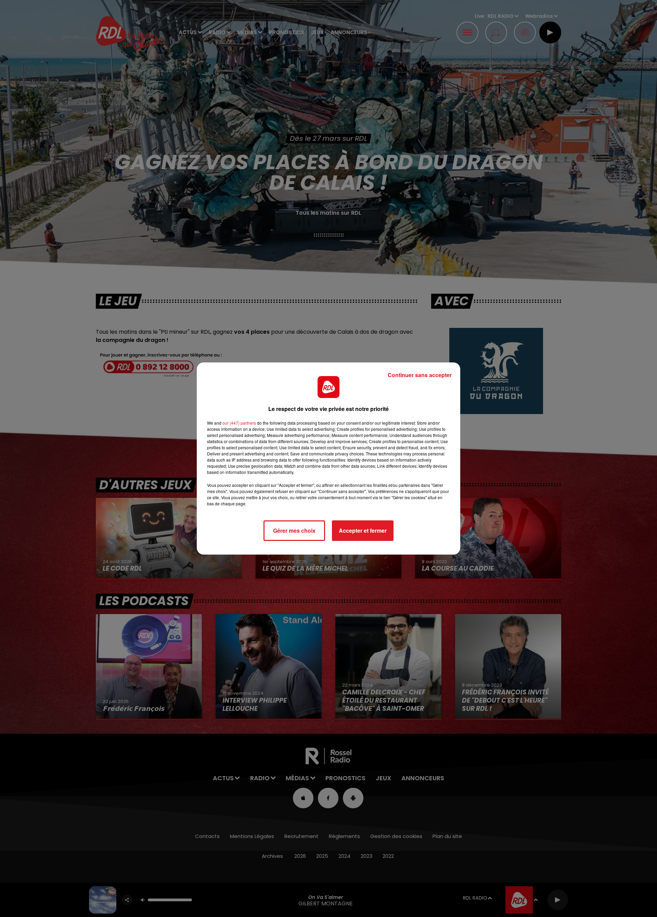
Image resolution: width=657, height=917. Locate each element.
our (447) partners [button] (239, 423)
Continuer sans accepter (420, 375)
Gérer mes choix (294, 530)
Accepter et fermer (363, 530)
